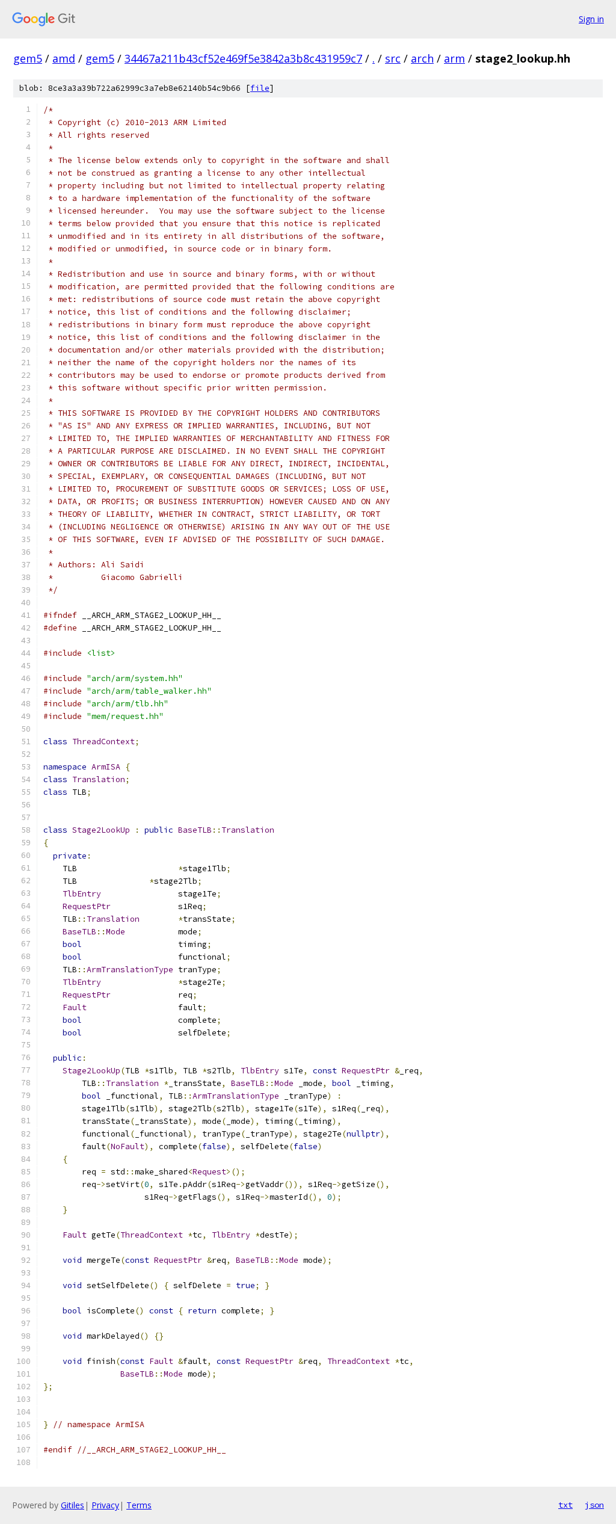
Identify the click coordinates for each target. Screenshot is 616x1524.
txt (565, 1504)
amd (63, 58)
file (260, 88)
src (393, 58)
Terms (139, 1505)
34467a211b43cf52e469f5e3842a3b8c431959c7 (243, 58)
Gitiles (72, 1505)
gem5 (27, 58)
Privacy (105, 1505)
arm (454, 58)
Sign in (591, 19)
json (594, 1504)
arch (422, 58)
